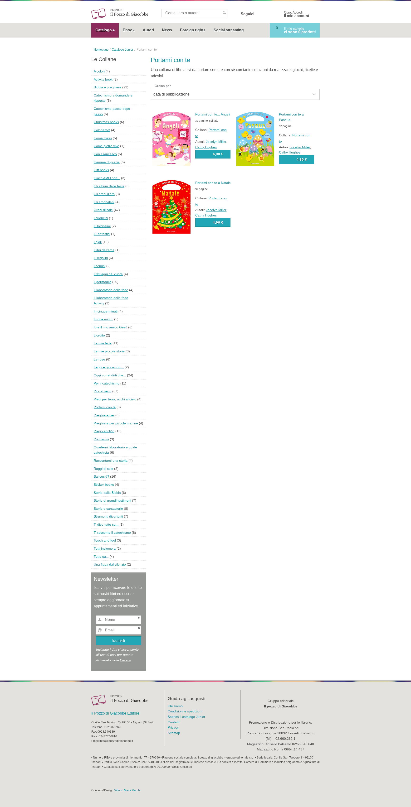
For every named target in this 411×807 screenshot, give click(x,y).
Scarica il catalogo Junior (186, 717)
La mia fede (103, 343)
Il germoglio (102, 282)
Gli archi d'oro (104, 194)
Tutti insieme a (105, 548)
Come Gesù (103, 138)
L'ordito (99, 335)
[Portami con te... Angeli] (171, 138)
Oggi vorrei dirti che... (110, 375)
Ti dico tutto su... (106, 524)
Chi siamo (175, 706)
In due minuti (103, 319)
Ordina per (163, 86)
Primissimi (101, 439)
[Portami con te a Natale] (171, 207)
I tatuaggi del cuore (108, 274)
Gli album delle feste (109, 186)
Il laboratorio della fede (111, 290)
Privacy (125, 660)
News (167, 30)
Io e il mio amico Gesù (110, 327)
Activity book (103, 79)
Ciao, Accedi (296, 14)
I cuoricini (101, 218)
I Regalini (101, 258)
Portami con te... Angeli (212, 114)
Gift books (101, 170)
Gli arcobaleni (104, 202)
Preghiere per (104, 415)
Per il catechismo (106, 383)
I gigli (98, 242)
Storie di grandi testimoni (112, 500)
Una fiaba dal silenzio (110, 564)
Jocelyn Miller (216, 142)
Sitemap (174, 733)
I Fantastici (102, 234)
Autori (148, 30)
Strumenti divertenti (108, 516)
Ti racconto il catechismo (112, 532)
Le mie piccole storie (109, 351)
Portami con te (105, 407)
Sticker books (104, 484)
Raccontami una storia (110, 460)
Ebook (129, 30)
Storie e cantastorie (108, 508)
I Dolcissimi (102, 226)
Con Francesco (105, 154)
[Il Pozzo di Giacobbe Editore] (119, 14)
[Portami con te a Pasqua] (255, 138)
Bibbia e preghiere (107, 87)
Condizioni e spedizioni (185, 711)
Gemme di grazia (107, 162)
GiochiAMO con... (107, 178)
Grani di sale (103, 210)
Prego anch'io (104, 431)
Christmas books (106, 122)
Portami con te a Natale (213, 183)
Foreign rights (193, 30)
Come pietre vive (106, 146)
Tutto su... (101, 556)
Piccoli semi (102, 391)
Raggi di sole (103, 469)
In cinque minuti (105, 311)
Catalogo (103, 30)
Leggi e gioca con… (109, 367)
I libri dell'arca (104, 250)
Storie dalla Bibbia (107, 493)
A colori (99, 71)
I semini (99, 266)
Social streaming (229, 30)
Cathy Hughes (206, 147)
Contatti (173, 722)
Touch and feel (105, 540)
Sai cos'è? (101, 476)
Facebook (261, 14)
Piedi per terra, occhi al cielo (115, 399)
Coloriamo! (102, 130)
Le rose (99, 359)
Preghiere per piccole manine (116, 423)
